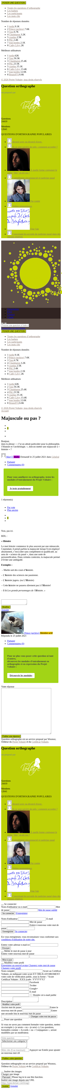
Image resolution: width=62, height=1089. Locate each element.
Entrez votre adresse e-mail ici (15, 945)
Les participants (14, 13)
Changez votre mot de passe (42, 965)
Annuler (5, 610)
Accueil (5, 411)
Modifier (5, 607)
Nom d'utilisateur (9, 918)
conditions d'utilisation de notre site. (18, 939)
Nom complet (7, 971)
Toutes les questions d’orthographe (23, 8)
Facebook (34, 982)
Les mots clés (13, 16)
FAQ (9, 312)
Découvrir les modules (21, 675)
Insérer (5, 1086)
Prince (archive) (17, 29)
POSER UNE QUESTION (13, 3)
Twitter (33, 985)
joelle (12, 26)
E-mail (49, 918)
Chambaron (15, 34)
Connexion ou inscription (13, 328)
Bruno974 (14, 74)
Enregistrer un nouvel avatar (15, 965)
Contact (11, 314)
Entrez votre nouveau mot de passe (17, 953)
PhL (11, 40)
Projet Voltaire (19, 742)
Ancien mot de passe (11, 1007)
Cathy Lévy (15, 45)
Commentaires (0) (15, 464)
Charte (10, 317)
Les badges (12, 10)
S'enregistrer (22, 913)
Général (55, 457)
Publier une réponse (11, 736)
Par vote (11, 507)
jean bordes (14, 42)
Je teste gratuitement (20, 488)
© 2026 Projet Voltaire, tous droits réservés (21, 79)
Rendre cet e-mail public (44, 995)
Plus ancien (12, 510)
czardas (13, 37)
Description (6, 1001)
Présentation (13, 309)
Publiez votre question (12, 1058)
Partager (11, 462)
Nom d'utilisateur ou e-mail (14, 907)
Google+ (34, 988)
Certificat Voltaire (40, 742)
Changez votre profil (11, 968)
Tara (11, 32)
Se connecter (21, 931)
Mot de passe (36, 922)
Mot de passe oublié (47, 910)
